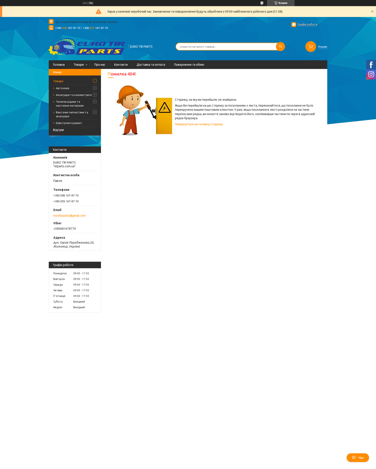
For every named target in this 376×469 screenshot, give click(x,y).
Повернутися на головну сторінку (199, 124)
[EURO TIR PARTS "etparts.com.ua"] (87, 46)
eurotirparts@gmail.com (69, 215)
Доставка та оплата (151, 64)
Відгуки (58, 130)
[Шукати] (280, 46)
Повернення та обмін (189, 64)
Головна (59, 64)
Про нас (99, 64)
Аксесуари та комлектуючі (74, 94)
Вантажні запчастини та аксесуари (72, 114)
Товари (79, 64)
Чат (361, 457)
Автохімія (62, 88)
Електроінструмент (69, 122)
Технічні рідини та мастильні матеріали (70, 103)
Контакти (121, 64)
